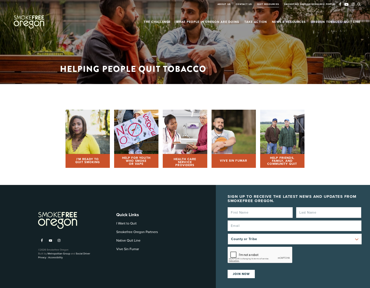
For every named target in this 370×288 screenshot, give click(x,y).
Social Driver (83, 253)
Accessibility (55, 257)
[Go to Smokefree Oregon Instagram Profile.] (353, 4)
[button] (360, 3)
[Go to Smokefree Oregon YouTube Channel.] (346, 3)
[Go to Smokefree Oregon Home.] (29, 22)
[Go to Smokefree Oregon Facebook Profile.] (340, 4)
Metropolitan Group (59, 253)
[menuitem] (224, 6)
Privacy (42, 257)
